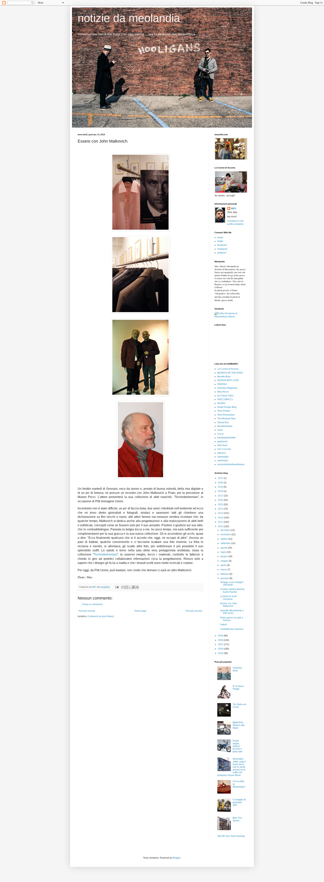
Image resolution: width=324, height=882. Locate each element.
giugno (224, 556)
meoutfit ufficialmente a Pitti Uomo (232, 611)
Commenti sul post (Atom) (101, 616)
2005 (221, 653)
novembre (225, 534)
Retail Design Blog (226, 407)
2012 (221, 517)
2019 (221, 487)
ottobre (224, 539)
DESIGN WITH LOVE (228, 380)
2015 (221, 504)
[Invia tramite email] (123, 587)
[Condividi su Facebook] (134, 587)
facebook (222, 245)
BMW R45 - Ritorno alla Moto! (238, 725)
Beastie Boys (224, 376)
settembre (225, 543)
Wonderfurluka (224, 426)
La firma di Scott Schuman (228, 597)
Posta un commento (92, 604)
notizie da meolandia (129, 18)
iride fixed (222, 445)
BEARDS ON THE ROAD (230, 372)
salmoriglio (223, 456)
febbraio (225, 574)
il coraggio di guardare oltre (239, 802)
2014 (221, 509)
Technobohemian (105, 554)
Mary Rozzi (223, 391)
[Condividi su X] (130, 587)
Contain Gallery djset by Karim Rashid (232, 590)
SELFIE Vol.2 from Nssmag (231, 836)
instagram (222, 249)
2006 (221, 648)
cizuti (220, 430)
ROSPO (221, 403)
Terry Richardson (226, 414)
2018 (221, 491)
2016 (221, 500)
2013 (221, 513)
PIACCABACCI (225, 399)
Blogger (177, 858)
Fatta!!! (223, 624)
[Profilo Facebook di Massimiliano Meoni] (230, 316)
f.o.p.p (220, 434)
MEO (233, 208)
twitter (220, 241)
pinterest (221, 252)
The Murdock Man (226, 418)
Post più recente (87, 611)
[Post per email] (116, 587)
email (220, 237)
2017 (221, 495)
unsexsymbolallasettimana (230, 464)
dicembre (225, 530)
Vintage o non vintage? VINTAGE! (232, 583)
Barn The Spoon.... (237, 819)
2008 (221, 640)
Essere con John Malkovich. (228, 604)
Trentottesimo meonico (231, 629)
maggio (224, 561)
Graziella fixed (237, 669)
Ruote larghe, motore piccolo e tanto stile (237, 746)
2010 (221, 526)
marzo (223, 569)
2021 (221, 478)
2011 (221, 522)
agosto (224, 547)
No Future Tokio (225, 395)
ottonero (221, 453)
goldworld (222, 441)
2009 (221, 635)
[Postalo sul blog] (126, 587)
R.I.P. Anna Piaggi (238, 687)
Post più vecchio (194, 611)
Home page (140, 611)
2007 (221, 644)
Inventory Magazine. (227, 388)
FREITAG (222, 384)
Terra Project (223, 411)
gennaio (225, 578)
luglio (223, 552)
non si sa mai (224, 449)
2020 (221, 482)
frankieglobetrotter (226, 437)
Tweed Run (223, 422)
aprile (223, 565)
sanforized (222, 460)
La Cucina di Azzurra (227, 369)
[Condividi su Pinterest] (137, 587)
